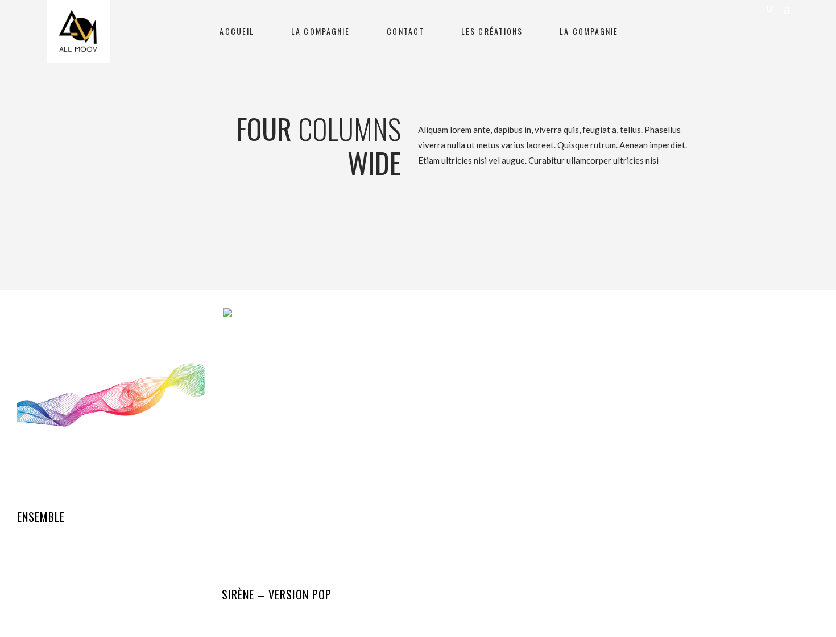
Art (23, 535)
